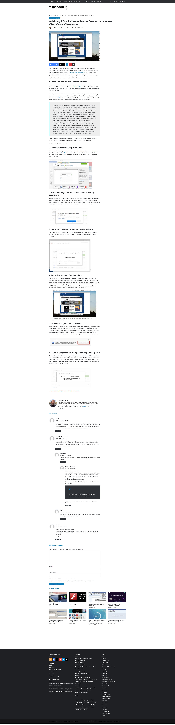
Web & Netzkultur (106, 713)
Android (56, 1)
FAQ (59, 97)
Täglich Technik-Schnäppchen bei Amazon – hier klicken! (64, 391)
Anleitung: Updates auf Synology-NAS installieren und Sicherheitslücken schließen (97, 622)
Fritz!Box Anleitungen (80, 660)
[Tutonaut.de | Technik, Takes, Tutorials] (58, 8)
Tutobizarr (104, 709)
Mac (80, 1)
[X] (60, 409)
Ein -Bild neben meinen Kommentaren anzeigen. (64, 578)
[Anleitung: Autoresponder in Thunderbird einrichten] (58, 614)
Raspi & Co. (98, 1)
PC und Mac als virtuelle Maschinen (83, 677)
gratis (88, 702)
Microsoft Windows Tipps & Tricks (83, 690)
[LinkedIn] (67, 64)
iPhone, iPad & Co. (68, 1)
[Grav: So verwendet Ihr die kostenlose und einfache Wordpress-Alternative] (117, 597)
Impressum (51, 673)
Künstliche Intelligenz (107, 679)
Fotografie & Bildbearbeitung (108, 666)
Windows (76, 1)
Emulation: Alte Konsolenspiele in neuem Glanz (85, 666)
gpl (84, 702)
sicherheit (91, 707)
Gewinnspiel (105, 673)
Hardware (104, 675)
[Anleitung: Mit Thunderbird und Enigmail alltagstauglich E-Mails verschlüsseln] (97, 597)
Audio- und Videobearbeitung (81, 692)
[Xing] (64, 409)
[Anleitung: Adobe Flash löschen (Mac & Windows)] (78, 597)
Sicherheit (56, 15)
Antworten (58, 430)
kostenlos (83, 704)
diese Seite (63, 153)
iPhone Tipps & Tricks (80, 664)
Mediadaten (51, 667)
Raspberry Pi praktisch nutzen (82, 673)
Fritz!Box (61, 1)
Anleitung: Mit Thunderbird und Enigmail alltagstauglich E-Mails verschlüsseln (96, 604)
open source (78, 707)
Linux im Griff (105, 683)
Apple (88, 700)
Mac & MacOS (105, 685)
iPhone (77, 704)
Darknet (51, 1)
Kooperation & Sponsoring (55, 669)
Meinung (104, 688)
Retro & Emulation (106, 698)
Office (91, 1)
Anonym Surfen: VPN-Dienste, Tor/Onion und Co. (86, 679)
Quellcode (85, 707)
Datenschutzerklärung (54, 676)
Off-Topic (104, 692)
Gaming (104, 669)
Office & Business (106, 694)
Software (57, 18)
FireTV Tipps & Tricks (80, 671)
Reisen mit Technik (106, 696)
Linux (83, 1)
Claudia (58, 525)
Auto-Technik (105, 662)
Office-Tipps (78, 683)
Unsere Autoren (52, 671)
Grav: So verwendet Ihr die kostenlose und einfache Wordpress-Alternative (114, 604)
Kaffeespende (84, 406)
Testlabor (104, 707)
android (77, 700)
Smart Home (105, 702)
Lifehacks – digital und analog (108, 681)
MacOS (92, 704)
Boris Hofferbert (55, 27)
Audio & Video (105, 660)
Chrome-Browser (80, 151)
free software (79, 702)
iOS (80, 87)
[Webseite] (59, 409)
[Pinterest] (70, 64)
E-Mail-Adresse (53, 572)
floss (92, 700)
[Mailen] (73, 64)
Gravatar (54, 578)
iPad (95, 702)
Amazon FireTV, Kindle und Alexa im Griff (84, 681)
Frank (57, 419)
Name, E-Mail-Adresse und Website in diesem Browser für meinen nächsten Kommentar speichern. (72, 580)
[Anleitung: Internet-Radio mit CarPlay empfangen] (58, 597)
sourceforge (78, 709)
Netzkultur (77, 675)
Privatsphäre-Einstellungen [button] (119, 721)
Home (51, 15)
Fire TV (87, 1)
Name (50, 566)
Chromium (95, 151)
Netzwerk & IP (105, 690)
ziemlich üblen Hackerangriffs (77, 72)
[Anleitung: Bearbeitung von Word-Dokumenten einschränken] (117, 614)
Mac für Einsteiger (79, 662)
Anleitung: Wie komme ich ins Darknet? (83, 658)
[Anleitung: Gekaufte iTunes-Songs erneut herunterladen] (78, 614)
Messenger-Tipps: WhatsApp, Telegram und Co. (85, 688)
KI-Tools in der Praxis (80, 669)
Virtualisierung (105, 711)
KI (94, 1)
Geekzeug (77, 685)
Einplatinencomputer (106, 664)
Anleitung (83, 700)
